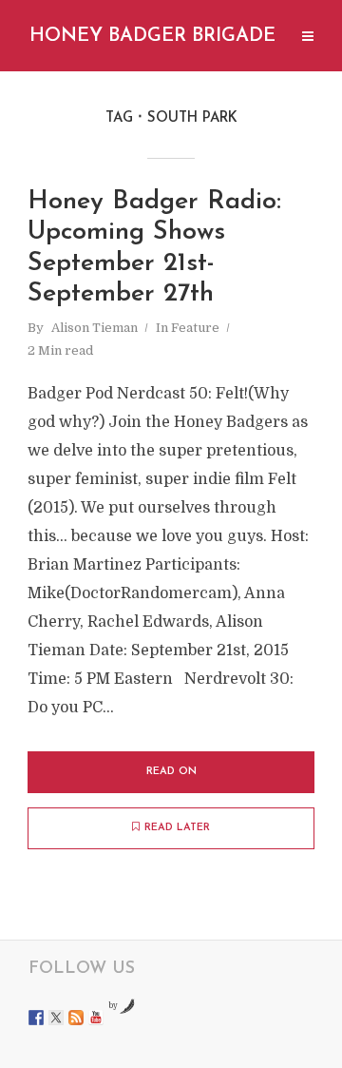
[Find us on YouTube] (96, 1017)
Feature (195, 327)
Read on (171, 772)
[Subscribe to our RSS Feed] (76, 1017)
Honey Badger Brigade (152, 36)
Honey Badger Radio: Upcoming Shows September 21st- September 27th (154, 248)
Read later (177, 828)
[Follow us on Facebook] (36, 1017)
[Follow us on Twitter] (56, 1017)
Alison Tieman (94, 327)
